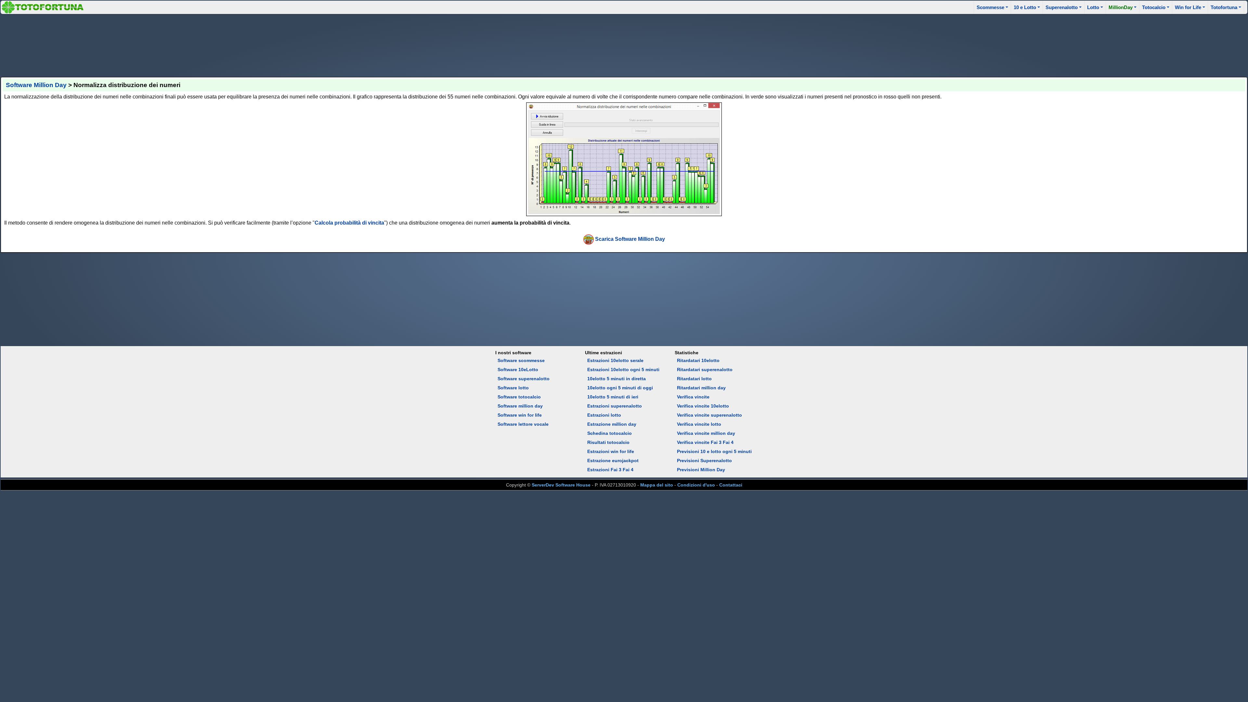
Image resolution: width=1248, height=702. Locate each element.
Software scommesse (521, 360)
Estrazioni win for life (610, 451)
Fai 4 (728, 442)
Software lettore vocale (523, 424)
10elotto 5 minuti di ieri (612, 396)
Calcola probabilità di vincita (349, 223)
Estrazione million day (611, 424)
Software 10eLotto (518, 369)
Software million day (520, 406)
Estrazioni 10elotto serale (615, 360)
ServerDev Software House (561, 485)
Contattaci (730, 485)
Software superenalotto (524, 378)
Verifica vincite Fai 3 (699, 442)
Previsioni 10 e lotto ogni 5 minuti (714, 451)
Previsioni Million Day (701, 469)
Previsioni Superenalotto (704, 460)
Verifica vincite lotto (699, 424)
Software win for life (520, 415)
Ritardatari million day (701, 387)
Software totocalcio (519, 396)
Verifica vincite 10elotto (703, 406)
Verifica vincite (693, 396)
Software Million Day (36, 85)
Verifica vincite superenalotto (709, 415)
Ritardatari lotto (694, 378)
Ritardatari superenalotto (705, 369)
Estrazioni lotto (604, 415)
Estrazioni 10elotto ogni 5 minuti (623, 369)
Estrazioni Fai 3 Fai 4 (610, 469)
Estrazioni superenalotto (614, 406)
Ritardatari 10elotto (698, 360)
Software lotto (513, 387)
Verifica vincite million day (706, 433)
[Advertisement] (624, 44)
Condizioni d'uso (696, 485)
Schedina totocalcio (609, 433)
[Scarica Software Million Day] (588, 239)
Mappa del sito (656, 485)
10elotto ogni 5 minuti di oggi (620, 387)
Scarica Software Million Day (630, 239)
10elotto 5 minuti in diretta (616, 378)
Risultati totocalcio (608, 442)
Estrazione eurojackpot (613, 460)
